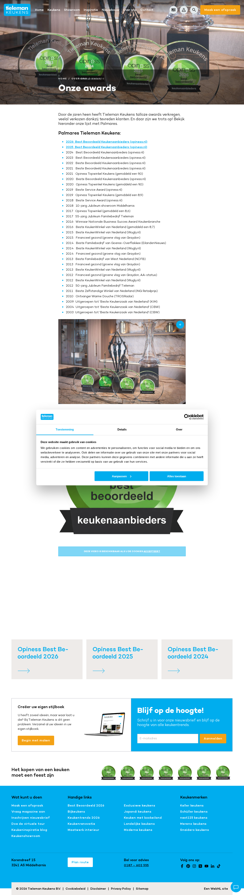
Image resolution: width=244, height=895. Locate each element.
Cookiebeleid (75, 888)
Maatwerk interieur (83, 830)
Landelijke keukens (139, 824)
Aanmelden (213, 738)
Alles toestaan (176, 476)
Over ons (79, 78)
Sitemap (142, 888)
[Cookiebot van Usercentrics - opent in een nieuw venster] (187, 417)
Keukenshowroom (25, 836)
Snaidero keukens (194, 830)
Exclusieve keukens (139, 805)
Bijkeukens (76, 811)
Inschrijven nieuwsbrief (30, 817)
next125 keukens (194, 817)
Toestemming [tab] (65, 429)
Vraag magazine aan (28, 811)
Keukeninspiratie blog (29, 830)
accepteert (152, 551)
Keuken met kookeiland (143, 817)
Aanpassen (119, 476)
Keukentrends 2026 (84, 817)
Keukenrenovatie (81, 824)
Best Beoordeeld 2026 (86, 805)
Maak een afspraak (220, 10)
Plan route (80, 862)
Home (62, 78)
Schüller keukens (194, 811)
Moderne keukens (138, 830)
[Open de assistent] (236, 887)
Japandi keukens (138, 811)
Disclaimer (98, 888)
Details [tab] (122, 429)
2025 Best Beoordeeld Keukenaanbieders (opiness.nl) (106, 147)
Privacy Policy (121, 888)
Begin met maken (36, 740)
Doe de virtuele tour (28, 824)
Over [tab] (179, 429)
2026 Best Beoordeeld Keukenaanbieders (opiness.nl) (106, 141)
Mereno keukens (193, 824)
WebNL (215, 888)
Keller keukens (192, 805)
